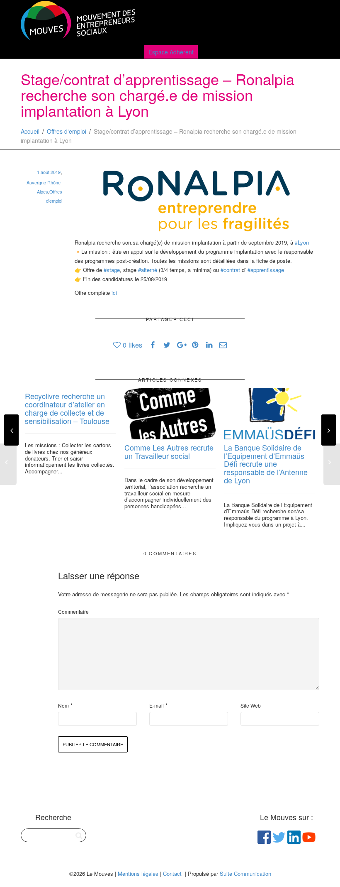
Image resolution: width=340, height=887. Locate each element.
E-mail (156, 705)
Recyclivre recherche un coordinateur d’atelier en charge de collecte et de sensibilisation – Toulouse (67, 408)
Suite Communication (245, 873)
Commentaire (73, 611)
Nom (63, 705)
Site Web (250, 705)
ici (115, 292)
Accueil (30, 131)
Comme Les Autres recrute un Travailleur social (169, 451)
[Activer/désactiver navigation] (310, 22)
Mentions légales (138, 873)
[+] (170, 413)
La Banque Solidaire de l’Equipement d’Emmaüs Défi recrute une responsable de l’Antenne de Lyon (266, 463)
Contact (172, 873)
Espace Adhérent (171, 52)
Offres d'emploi (66, 131)
